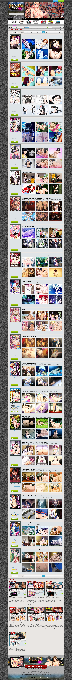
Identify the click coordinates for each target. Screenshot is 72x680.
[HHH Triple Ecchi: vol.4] (15, 158)
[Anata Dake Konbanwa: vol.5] (15, 535)
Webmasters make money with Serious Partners (45, 677)
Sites (52, 18)
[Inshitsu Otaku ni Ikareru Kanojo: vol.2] (15, 508)
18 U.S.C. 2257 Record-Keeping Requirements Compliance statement (32, 672)
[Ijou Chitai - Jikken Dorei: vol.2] (15, 76)
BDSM (14, 53)
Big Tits (15, 406)
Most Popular (33, 18)
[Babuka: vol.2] (28, 397)
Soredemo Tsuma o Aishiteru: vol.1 (31, 550)
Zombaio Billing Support (42, 674)
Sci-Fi (18, 137)
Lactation (18, 486)
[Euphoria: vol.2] (15, 103)
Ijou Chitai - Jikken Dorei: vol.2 (30, 64)
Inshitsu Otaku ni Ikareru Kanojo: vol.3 (32, 363)
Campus (11, 541)
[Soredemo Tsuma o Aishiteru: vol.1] (15, 562)
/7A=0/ (14, 25)
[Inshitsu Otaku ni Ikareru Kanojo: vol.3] (15, 375)
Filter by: (10, 27)
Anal (17, 512)
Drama (18, 54)
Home (10, 18)
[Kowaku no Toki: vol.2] (15, 48)
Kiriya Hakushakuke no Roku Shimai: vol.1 (33, 469)
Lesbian (11, 136)
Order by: (10, 32)
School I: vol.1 (25, 254)
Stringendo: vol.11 (27, 172)
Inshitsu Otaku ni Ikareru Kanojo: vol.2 (32, 496)
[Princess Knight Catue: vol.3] (15, 348)
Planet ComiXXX (49, 606)
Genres (47, 18)
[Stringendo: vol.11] (15, 184)
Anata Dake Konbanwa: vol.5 (29, 523)
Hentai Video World (31, 606)
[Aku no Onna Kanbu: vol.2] (15, 131)
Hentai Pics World (13, 606)
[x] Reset (61, 27)
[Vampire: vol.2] (15, 321)
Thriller (11, 55)
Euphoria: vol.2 (26, 91)
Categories (40, 18)
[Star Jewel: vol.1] (15, 293)
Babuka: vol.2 (25, 389)
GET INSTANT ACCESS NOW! (36, 666)
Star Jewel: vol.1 (26, 281)
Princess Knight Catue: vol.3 (29, 336)
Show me (50, 27)
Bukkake (13, 136)
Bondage (11, 53)
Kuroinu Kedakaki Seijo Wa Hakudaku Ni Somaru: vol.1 (36, 198)
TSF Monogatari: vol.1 (28, 226)
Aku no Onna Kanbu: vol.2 (29, 119)
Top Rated (25, 18)
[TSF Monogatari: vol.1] (15, 238)
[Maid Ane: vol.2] (15, 428)
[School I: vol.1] (15, 266)
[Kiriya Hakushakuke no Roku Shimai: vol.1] (15, 481)
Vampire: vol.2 (25, 309)
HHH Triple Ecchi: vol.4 (28, 146)
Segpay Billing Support (34, 674)
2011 (14, 377)
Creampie (16, 53)
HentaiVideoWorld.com (12, 0)
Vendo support (48, 674)
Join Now (61, 18)
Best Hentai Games (31, 581)
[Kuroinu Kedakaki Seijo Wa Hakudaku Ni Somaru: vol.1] (15, 210)
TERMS (50, 672)
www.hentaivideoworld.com (16, 7)
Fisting (16, 81)
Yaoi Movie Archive (13, 631)
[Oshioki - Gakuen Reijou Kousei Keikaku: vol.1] (15, 454)
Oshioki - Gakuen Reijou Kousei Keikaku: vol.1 (34, 442)
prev (24, 9)
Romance (14, 82)
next (64, 9)
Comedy (18, 540)
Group (18, 539)
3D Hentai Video (12, 581)
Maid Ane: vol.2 (26, 416)
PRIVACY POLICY (46, 672)
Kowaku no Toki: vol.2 (28, 36)
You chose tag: (11, 25)
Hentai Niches (48, 581)
